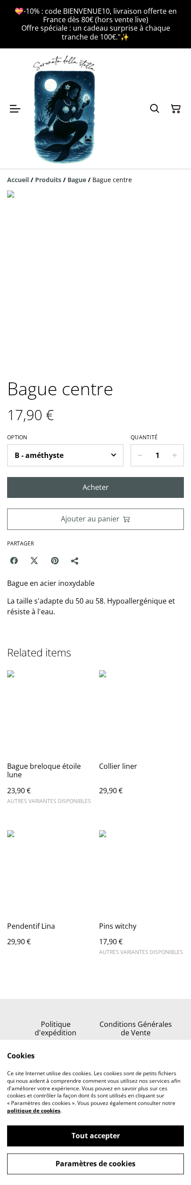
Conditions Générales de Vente (135, 1028)
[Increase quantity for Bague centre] (175, 455)
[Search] (154, 109)
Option (17, 437)
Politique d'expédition (55, 1028)
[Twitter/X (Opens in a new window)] (34, 560)
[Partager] (75, 560)
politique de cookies (33, 1110)
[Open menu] (15, 109)
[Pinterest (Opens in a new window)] (54, 560)
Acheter (96, 487)
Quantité (144, 437)
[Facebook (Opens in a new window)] (13, 560)
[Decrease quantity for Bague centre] (140, 455)
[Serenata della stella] (64, 109)
